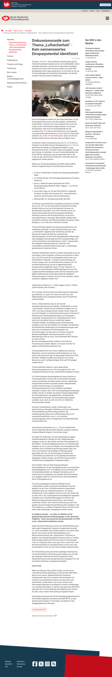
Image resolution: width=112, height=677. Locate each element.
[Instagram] (48, 664)
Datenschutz (21, 664)
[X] (42, 664)
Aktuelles (28, 31)
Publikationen (12, 60)
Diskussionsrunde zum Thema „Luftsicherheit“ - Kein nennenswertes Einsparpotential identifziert (18, 47)
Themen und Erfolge (15, 64)
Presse (92, 11)
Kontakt (85, 11)
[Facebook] (35, 664)
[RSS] (54, 664)
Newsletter (8, 664)
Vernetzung (11, 68)
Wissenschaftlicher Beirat (17, 83)
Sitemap (8, 661)
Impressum (20, 661)
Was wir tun (18, 31)
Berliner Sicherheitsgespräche (15, 77)
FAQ (97, 11)
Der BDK (8, 31)
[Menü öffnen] (107, 18)
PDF (55, 616)
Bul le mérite (12, 72)
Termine (10, 56)
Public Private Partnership (53, 136)
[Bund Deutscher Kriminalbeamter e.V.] (15, 18)
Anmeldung (105, 11)
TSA (45, 131)
